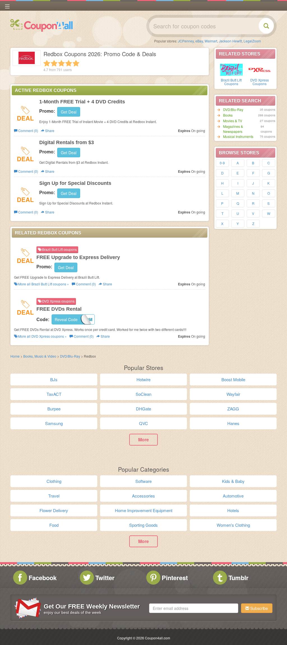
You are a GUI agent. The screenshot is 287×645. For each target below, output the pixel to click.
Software (143, 481)
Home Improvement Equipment (143, 510)
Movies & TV (232, 120)
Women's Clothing (233, 525)
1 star (46, 63)
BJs (53, 379)
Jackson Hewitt (230, 40)
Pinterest (175, 577)
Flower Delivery (54, 510)
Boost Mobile (233, 379)
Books (228, 115)
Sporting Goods (143, 525)
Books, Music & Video (39, 356)
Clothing (54, 481)
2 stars (54, 63)
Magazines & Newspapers (233, 129)
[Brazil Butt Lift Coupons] (231, 69)
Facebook (43, 577)
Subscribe (258, 608)
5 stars (76, 63)
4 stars (68, 63)
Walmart (211, 40)
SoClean (143, 394)
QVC (143, 423)
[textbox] (193, 608)
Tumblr (238, 577)
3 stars (61, 63)
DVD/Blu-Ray (233, 109)
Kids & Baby (233, 481)
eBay (199, 40)
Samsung (54, 423)
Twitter (105, 577)
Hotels (233, 510)
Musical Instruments (238, 136)
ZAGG (233, 409)
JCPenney (186, 40)
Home (15, 356)
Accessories (143, 496)
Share (49, 130)
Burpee (54, 409)
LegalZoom (252, 40)
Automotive (233, 496)
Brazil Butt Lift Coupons (231, 82)
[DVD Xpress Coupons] (259, 69)
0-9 (222, 162)
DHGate (143, 409)
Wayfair (233, 394)
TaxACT (54, 394)
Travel (53, 496)
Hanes (233, 423)
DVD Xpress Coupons (259, 82)
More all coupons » (43, 283)
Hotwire (143, 379)
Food (54, 525)
